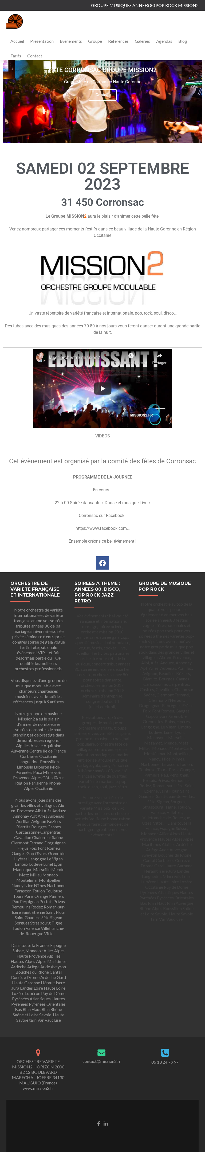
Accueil (17, 41)
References (118, 41)
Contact (34, 55)
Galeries (142, 41)
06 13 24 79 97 (165, 1061)
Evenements (71, 41)
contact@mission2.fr (101, 1061)
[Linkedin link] (106, 1123)
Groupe (95, 41)
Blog (182, 41)
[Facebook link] (98, 1123)
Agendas (164, 41)
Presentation (42, 41)
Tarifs (15, 55)
